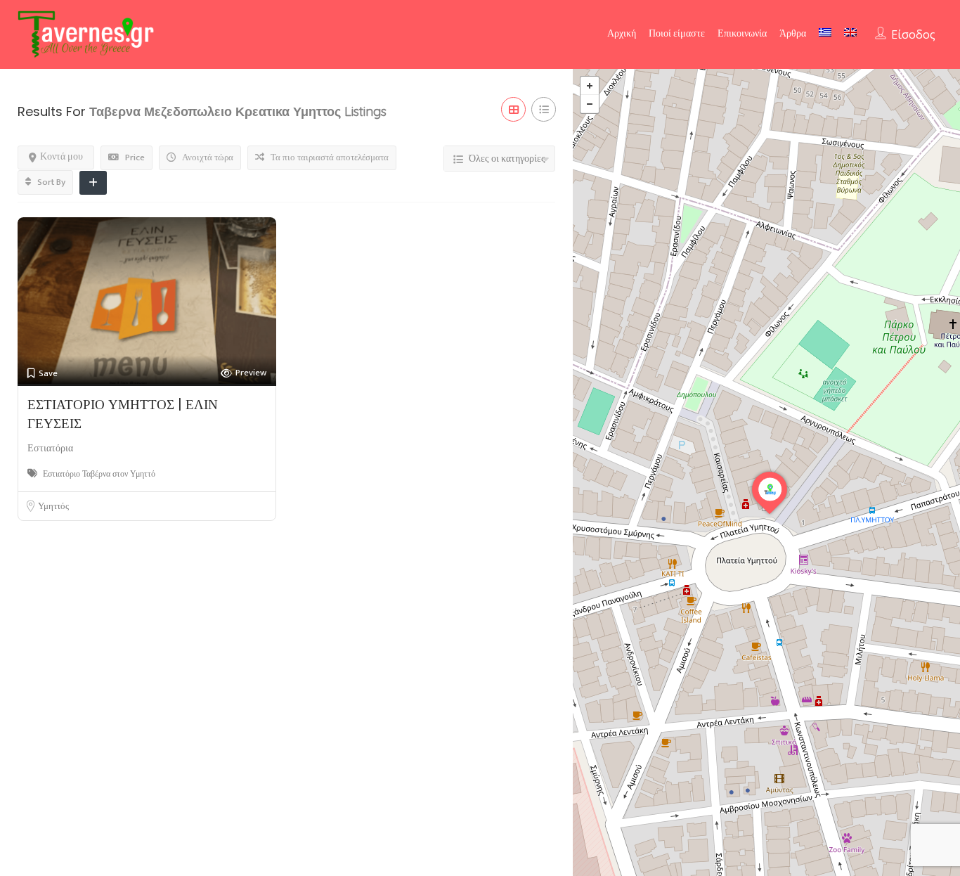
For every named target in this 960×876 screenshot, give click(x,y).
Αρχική (621, 33)
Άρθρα (792, 33)
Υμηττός (53, 506)
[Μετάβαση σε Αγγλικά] (850, 32)
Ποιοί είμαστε (677, 33)
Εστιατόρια (50, 448)
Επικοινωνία (742, 33)
